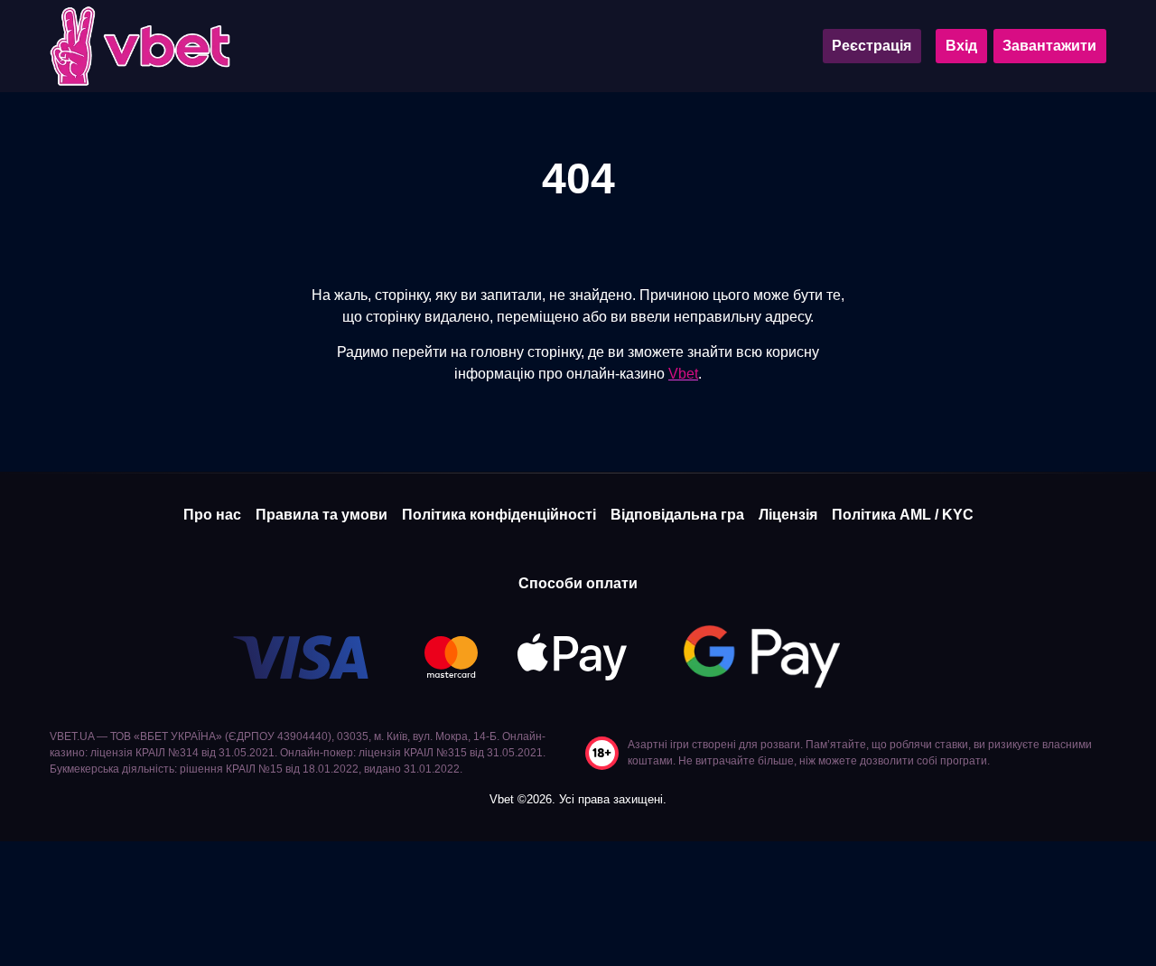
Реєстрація (871, 45)
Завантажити (1049, 45)
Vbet (683, 373)
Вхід (961, 45)
